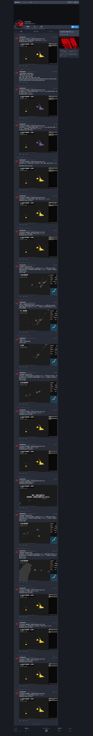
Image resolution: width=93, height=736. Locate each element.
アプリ (35, 2)
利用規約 (15, 730)
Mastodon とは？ (46, 728)
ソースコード (71, 730)
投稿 (21, 31)
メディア (51, 31)
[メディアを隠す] (20, 44)
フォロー (76, 26)
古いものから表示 (36, 723)
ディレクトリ (24, 2)
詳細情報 (30, 2)
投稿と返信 (36, 31)
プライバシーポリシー (18, 731)
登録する (76, 2)
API (25, 731)
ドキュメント (27, 730)
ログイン (70, 2)
